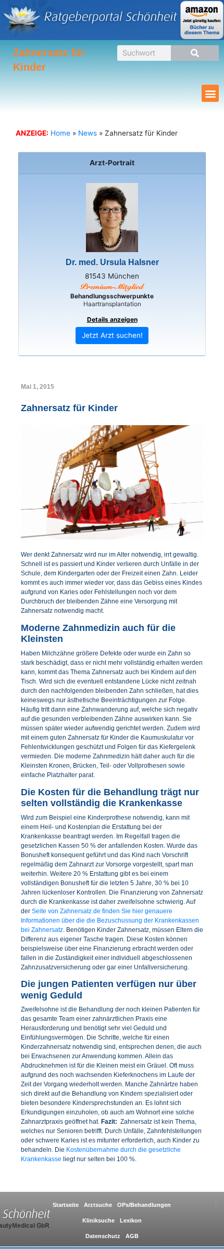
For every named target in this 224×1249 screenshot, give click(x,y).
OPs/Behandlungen (144, 1205)
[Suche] (195, 53)
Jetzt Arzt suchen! (112, 335)
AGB (132, 1236)
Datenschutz (102, 1236)
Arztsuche (98, 1205)
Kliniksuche (98, 1220)
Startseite (66, 1205)
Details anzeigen (112, 319)
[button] (210, 93)
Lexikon (131, 1220)
